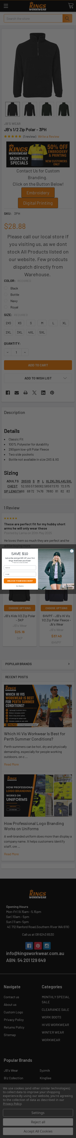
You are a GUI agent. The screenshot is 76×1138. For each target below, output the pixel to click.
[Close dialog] (71, 550)
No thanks (20, 586)
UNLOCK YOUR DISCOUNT (20, 580)
